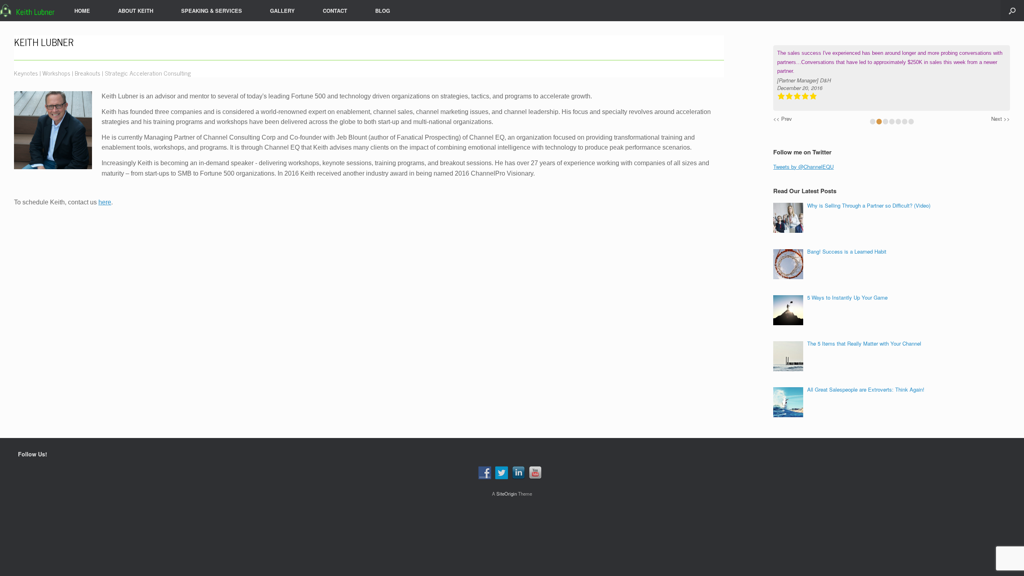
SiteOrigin (506, 493)
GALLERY (282, 10)
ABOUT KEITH (135, 10)
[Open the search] (1012, 10)
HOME (82, 10)
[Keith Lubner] (27, 10)
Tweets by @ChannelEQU (803, 166)
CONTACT (335, 10)
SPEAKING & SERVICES (211, 10)
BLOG (382, 10)
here (104, 202)
